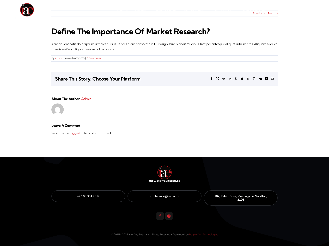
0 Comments (94, 58)
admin (58, 58)
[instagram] (169, 216)
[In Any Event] (27, 3)
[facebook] (160, 216)
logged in (76, 133)
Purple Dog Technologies (203, 234)
